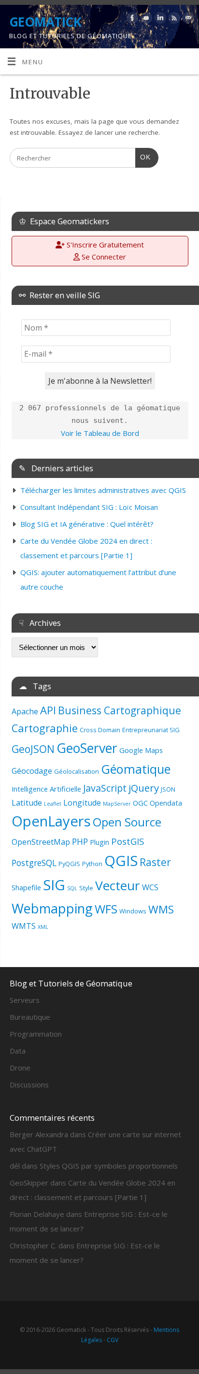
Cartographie (45, 728)
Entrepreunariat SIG (151, 729)
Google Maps (141, 750)
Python (92, 863)
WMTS (24, 926)
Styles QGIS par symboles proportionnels (109, 1166)
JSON (168, 789)
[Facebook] (131, 19)
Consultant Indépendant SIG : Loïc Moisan (89, 507)
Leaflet (52, 803)
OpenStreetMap (41, 842)
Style (86, 887)
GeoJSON (33, 749)
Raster (155, 862)
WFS (106, 909)
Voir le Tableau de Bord (100, 433)
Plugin (99, 842)
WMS (161, 909)
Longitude (82, 802)
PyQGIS (69, 863)
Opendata (166, 803)
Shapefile (26, 887)
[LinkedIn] (159, 19)
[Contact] (187, 19)
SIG (54, 885)
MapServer (117, 803)
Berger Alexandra (39, 1134)
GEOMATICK (45, 21)
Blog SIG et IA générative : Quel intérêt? (87, 524)
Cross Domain (100, 729)
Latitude (27, 802)
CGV (112, 1340)
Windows (132, 911)
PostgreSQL (34, 862)
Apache (25, 711)
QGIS (121, 860)
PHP (80, 841)
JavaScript (105, 788)
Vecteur (117, 885)
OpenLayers (51, 821)
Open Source (127, 822)
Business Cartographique (119, 710)
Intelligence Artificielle (46, 789)
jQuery (143, 788)
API (48, 710)
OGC (140, 803)
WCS (150, 887)
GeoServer (87, 748)
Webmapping (52, 908)
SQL (72, 888)
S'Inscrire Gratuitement (104, 244)
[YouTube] (145, 19)
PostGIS (127, 841)
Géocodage (32, 771)
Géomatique (136, 769)
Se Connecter (103, 256)
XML (43, 927)
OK (143, 157)
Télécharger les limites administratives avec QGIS (103, 490)
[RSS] (173, 19)
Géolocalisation (76, 771)
